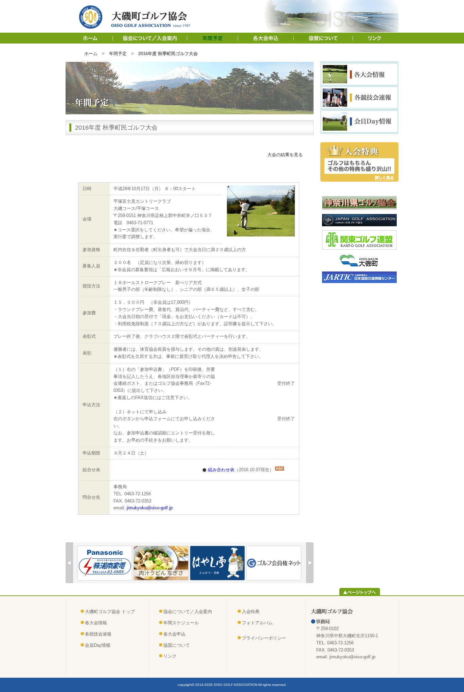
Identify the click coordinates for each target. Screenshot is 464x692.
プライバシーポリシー (264, 638)
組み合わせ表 (221, 469)
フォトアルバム (257, 622)
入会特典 (251, 611)
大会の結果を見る (285, 154)
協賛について (324, 38)
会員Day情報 (97, 645)
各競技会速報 (98, 634)
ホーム (89, 38)
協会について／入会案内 (150, 38)
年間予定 (118, 53)
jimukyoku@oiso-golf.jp (150, 507)
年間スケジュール (213, 38)
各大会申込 (266, 38)
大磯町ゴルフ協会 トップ (110, 611)
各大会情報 (96, 622)
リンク (376, 38)
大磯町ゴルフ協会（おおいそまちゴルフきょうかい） (136, 17)
